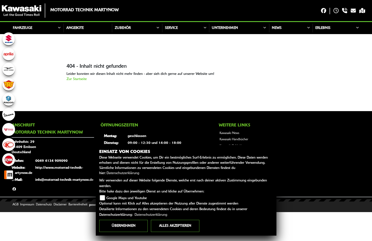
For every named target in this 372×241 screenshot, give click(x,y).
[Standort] (362, 11)
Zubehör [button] (123, 28)
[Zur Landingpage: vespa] (8, 114)
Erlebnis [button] (322, 28)
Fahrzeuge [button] (22, 28)
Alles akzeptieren (175, 226)
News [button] (277, 28)
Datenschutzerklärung (123, 173)
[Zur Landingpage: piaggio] (8, 99)
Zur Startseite (77, 79)
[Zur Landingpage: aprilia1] (8, 53)
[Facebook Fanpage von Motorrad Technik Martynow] (323, 11)
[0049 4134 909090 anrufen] (344, 11)
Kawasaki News (229, 133)
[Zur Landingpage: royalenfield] (8, 84)
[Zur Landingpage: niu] (8, 129)
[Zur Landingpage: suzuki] (8, 38)
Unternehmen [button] (225, 28)
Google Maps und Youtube (126, 198)
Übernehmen (123, 226)
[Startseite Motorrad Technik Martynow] (21, 10)
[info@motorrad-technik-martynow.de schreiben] (353, 11)
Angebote (75, 28)
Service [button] (171, 28)
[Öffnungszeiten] (336, 11)
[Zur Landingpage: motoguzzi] (8, 69)
